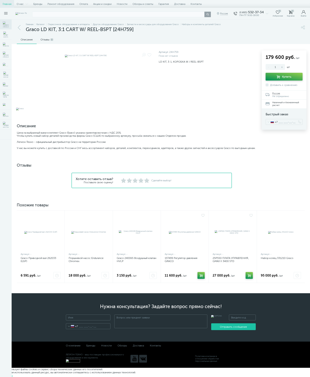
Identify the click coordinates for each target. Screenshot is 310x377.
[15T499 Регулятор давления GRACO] (185, 232)
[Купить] (201, 275)
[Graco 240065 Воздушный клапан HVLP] (137, 232)
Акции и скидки (102, 3)
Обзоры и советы (143, 3)
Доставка (179, 3)
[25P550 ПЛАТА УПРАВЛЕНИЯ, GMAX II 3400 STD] (233, 232)
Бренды (37, 3)
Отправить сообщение (233, 326)
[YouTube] (134, 359)
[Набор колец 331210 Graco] (281, 232)
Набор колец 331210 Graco (277, 258)
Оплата (83, 3)
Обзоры (122, 345)
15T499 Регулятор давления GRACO (181, 260)
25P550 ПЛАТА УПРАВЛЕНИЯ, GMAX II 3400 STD (231, 260)
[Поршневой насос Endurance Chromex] (89, 232)
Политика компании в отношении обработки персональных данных (207, 358)
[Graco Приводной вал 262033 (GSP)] (41, 232)
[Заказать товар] (57, 275)
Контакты (196, 3)
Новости (122, 3)
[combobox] (272, 122)
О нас (20, 3)
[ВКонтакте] (143, 359)
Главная (7, 3)
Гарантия (163, 3)
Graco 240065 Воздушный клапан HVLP (136, 260)
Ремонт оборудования (60, 3)
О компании (73, 345)
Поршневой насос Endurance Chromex (86, 260)
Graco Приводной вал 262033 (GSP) (38, 260)
